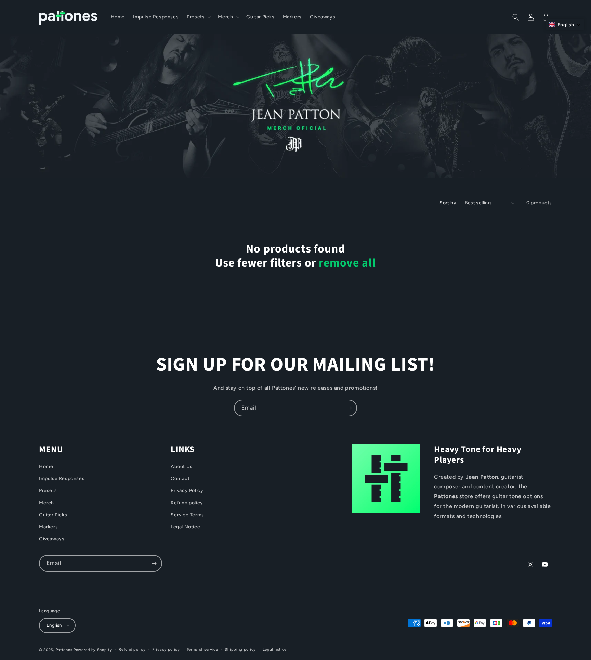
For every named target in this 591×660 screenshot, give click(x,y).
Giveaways (51, 539)
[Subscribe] (348, 408)
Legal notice (275, 649)
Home (46, 466)
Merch (46, 503)
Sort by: (448, 203)
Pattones (64, 650)
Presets (48, 490)
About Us (182, 466)
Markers (48, 527)
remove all (347, 263)
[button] (198, 17)
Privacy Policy (187, 490)
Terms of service (202, 649)
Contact (180, 478)
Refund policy (187, 503)
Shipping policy (240, 649)
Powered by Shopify (93, 650)
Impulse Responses (61, 478)
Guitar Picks (53, 515)
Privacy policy (166, 649)
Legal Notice (185, 527)
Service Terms (187, 515)
